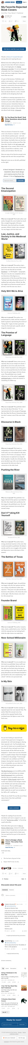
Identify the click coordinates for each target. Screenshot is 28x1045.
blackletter (4, 272)
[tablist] (8, 889)
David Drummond (6, 775)
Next (23, 879)
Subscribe (19, 2)
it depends (18, 110)
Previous (6, 879)
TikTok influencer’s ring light (11, 68)
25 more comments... (6, 960)
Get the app (22, 1038)
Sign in (24, 2)
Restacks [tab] (11, 890)
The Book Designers (7, 771)
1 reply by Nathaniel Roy (12, 953)
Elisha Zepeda (12, 779)
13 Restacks (20, 868)
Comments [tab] (5, 890)
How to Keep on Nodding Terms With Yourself (9, 977)
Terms (24, 1032)
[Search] (25, 968)
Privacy (20, 1032)
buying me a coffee (12, 820)
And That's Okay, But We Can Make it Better (9, 990)
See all (4, 1012)
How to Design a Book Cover (12, 827)
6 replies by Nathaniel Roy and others (15, 935)
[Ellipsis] (26, 904)
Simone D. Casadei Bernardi (14, 57)
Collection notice (14, 1034)
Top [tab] (3, 968)
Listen (24, 17)
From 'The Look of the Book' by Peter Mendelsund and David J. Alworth (9, 1003)
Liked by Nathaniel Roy (11, 906)
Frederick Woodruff (10, 904)
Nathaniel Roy (8, 16)
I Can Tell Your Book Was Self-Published (9, 987)
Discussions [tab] (13, 968)
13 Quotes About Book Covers (8, 1000)
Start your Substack (10, 1038)
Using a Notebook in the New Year (9, 973)
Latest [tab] (7, 968)
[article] (14, 977)
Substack (6, 1041)
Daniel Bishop (8, 941)
